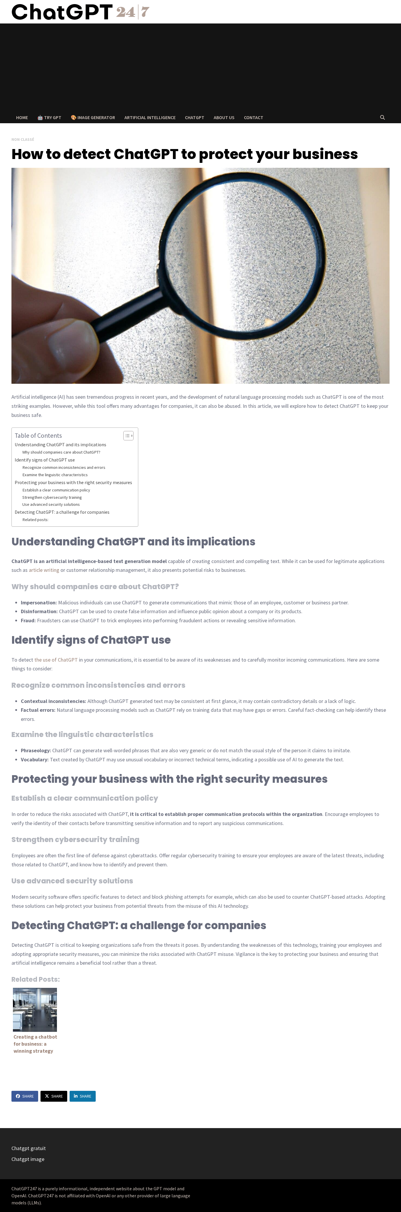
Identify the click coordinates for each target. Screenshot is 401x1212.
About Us (224, 117)
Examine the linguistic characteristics (55, 474)
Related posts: (35, 519)
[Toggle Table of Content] (125, 436)
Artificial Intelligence (150, 117)
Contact (253, 117)
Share (28, 1096)
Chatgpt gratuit (28, 1148)
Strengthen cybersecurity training (52, 497)
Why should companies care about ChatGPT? (61, 452)
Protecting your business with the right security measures (73, 482)
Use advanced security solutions (51, 504)
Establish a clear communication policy (56, 490)
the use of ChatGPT (56, 659)
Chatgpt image (27, 1159)
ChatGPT (194, 117)
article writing (44, 570)
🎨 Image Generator (93, 117)
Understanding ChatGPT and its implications (60, 444)
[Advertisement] (200, 67)
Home (22, 117)
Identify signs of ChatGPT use (45, 460)
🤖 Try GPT (49, 117)
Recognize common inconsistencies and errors (63, 467)
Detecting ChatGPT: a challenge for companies (62, 512)
